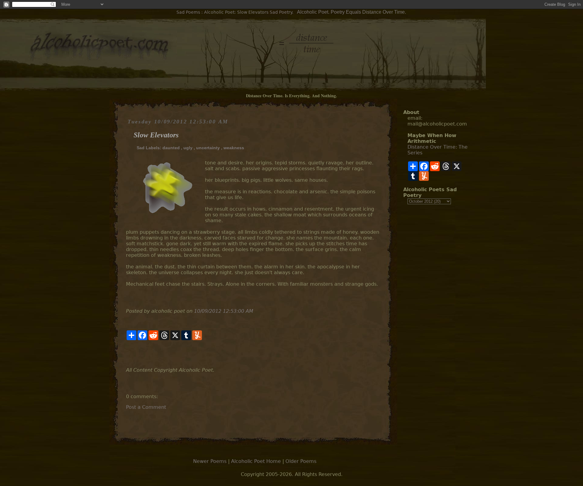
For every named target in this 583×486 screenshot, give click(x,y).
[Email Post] (127, 354)
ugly (188, 147)
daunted (171, 147)
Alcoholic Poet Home (256, 461)
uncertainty (208, 147)
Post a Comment (146, 407)
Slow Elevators (156, 135)
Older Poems (300, 461)
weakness (233, 147)
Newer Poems (210, 461)
